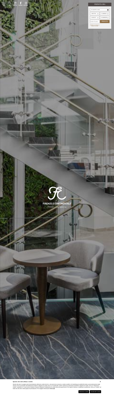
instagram (26, 5)
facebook (21, 5)
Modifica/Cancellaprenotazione (95, 25)
